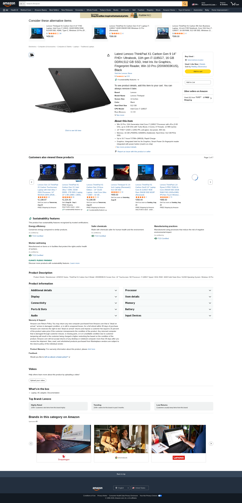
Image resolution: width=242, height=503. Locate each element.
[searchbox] (103, 3)
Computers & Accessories (47, 47)
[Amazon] (9, 4)
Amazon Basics (41, 10)
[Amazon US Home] (97, 489)
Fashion (141, 10)
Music (158, 10)
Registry (150, 10)
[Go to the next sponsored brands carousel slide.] (211, 443)
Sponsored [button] (32, 421)
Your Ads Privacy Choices (148, 496)
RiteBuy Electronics (199, 67)
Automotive (198, 10)
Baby (207, 10)
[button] (5, 10)
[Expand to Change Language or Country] (128, 488)
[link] (66, 36)
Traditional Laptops (87, 47)
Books (115, 10)
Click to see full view (73, 130)
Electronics (32, 47)
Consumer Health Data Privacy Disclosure (123, 496)
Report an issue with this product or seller (134, 152)
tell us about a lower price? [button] (56, 357)
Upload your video (37, 380)
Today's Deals (105, 10)
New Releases (67, 10)
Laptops (76, 47)
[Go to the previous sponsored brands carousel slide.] (31, 443)
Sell (133, 10)
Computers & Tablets (64, 47)
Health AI (14, 10)
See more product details (126, 147)
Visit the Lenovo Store (123, 73)
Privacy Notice (102, 496)
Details (202, 64)
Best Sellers (54, 10)
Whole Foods (92, 10)
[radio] (31, 55)
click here (91, 349)
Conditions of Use (89, 496)
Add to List (190, 82)
